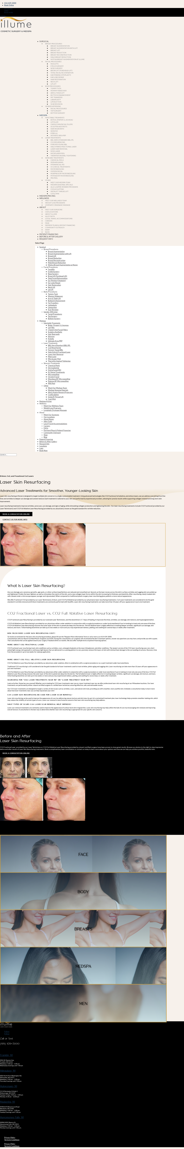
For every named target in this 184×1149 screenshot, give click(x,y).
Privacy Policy (9, 1137)
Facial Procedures (59, 108)
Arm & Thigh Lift (58, 93)
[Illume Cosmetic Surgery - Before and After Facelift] (26, 777)
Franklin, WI (6, 1055)
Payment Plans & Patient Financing (60, 225)
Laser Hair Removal (59, 149)
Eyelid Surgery (57, 66)
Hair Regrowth (57, 129)
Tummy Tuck (56, 88)
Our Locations (51, 212)
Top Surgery (56, 111)
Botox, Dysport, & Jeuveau (62, 120)
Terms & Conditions (11, 1140)
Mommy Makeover (59, 91)
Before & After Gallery (48, 441)
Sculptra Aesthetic (59, 126)
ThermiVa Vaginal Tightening (63, 156)
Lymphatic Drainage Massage (57, 205)
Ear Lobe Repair (57, 77)
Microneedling (57, 169)
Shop (47, 230)
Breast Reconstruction (61, 55)
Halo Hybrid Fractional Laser (63, 147)
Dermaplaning (57, 162)
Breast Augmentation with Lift (64, 48)
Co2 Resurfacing (58, 142)
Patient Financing (46, 439)
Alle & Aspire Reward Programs (64, 187)
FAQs (47, 223)
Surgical (44, 41)
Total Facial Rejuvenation (62, 73)
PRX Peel (54, 178)
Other (48, 180)
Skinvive (54, 131)
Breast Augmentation (60, 46)
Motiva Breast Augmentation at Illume (68, 59)
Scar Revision (56, 104)
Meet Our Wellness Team (56, 200)
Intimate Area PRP (58, 135)
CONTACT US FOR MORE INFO (15, 519)
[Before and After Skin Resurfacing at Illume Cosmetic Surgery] (43, 565)
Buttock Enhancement (60, 95)
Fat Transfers (56, 97)
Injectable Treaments (54, 118)
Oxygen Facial (57, 171)
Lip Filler (54, 122)
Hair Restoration (58, 79)
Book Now (8, 12)
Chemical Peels (57, 160)
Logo (6, 11)
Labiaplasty (56, 100)
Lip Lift (53, 84)
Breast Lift (55, 50)
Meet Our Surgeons (53, 210)
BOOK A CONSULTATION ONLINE (16, 514)
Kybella (54, 133)
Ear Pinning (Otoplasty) (61, 75)
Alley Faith (50, 216)
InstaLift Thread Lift (59, 191)
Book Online (9, 5)
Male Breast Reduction (61, 57)
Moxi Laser (55, 151)
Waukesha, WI (7, 1101)
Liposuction (56, 102)
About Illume (51, 214)
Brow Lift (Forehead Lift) (62, 70)
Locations (8, 9)
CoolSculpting (57, 189)
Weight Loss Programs (55, 203)
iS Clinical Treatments (60, 167)
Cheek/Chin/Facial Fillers (62, 124)
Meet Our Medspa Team (60, 182)
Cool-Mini (55, 194)
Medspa (43, 115)
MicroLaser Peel (58, 153)
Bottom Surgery (58, 113)
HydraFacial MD (57, 164)
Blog (47, 232)
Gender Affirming (53, 106)
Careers (48, 221)
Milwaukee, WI (7, 1070)
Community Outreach (54, 227)
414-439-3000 (10, 3)
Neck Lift (54, 82)
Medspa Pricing (45, 401)
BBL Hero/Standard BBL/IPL (62, 140)
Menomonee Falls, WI (12, 1117)
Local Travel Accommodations (58, 218)
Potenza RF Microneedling (62, 176)
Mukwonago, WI (8, 1086)
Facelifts (54, 64)
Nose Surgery (56, 68)
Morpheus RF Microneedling (63, 173)
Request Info (46, 239)
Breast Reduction (58, 53)
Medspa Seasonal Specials (62, 185)
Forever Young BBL (59, 144)
